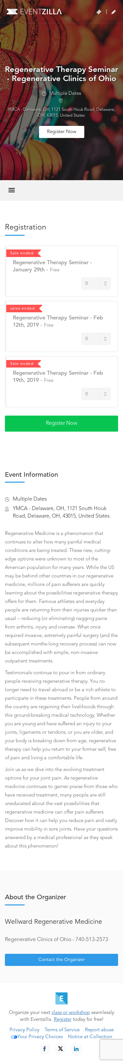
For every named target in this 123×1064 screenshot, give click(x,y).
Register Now (61, 131)
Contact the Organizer (61, 959)
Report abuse (99, 1030)
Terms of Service (62, 1030)
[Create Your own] (113, 12)
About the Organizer (35, 897)
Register (63, 1019)
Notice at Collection (90, 1037)
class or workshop (70, 1012)
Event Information (31, 475)
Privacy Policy (24, 1030)
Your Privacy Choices (40, 1037)
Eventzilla (34, 11)
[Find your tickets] (99, 12)
